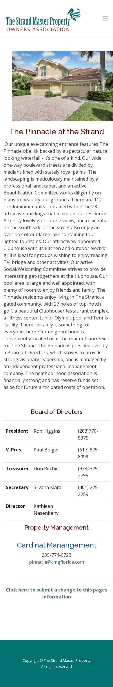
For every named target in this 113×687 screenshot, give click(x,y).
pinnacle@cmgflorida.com (56, 562)
